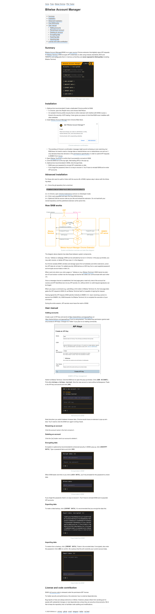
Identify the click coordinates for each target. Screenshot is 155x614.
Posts (52, 4)
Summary (51, 16)
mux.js (60, 156)
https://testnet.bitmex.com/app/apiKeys (57, 319)
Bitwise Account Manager (53, 52)
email (70, 611)
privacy (60, 611)
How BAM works (53, 23)
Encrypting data (55, 35)
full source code (55, 592)
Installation (51, 18)
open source (73, 52)
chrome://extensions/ (65, 194)
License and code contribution (58, 41)
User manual (52, 25)
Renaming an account (57, 30)
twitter (81, 611)
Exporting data (54, 37)
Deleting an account (56, 32)
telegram (75, 611)
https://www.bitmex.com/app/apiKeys (80, 317)
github (65, 611)
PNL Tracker (70, 4)
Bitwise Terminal (60, 4)
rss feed (86, 611)
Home (47, 4)
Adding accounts (55, 28)
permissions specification (81, 154)
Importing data (54, 39)
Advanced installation (55, 21)
